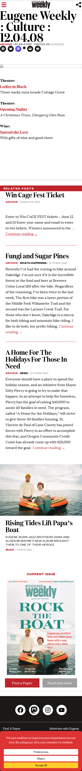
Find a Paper (22, 682)
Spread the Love (14, 131)
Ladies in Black (13, 86)
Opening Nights (13, 108)
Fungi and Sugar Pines (37, 255)
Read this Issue (59, 682)
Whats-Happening (33, 263)
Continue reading (22, 233)
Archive (6, 44)
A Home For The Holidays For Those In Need (36, 359)
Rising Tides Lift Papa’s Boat (39, 526)
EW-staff (25, 44)
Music (10, 549)
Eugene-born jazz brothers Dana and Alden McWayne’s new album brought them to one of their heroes (37, 540)
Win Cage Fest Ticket (35, 194)
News (24, 373)
